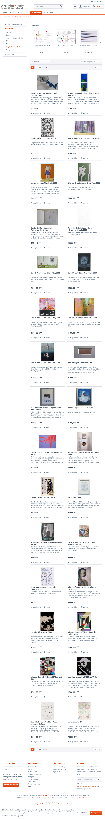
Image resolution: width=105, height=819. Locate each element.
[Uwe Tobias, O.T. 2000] (66, 36)
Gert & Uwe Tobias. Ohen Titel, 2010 (82, 273)
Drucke (8, 35)
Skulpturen (10, 50)
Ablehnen (84, 813)
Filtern (36, 62)
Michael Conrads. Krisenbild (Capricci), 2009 (46, 678)
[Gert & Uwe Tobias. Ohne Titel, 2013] (84, 307)
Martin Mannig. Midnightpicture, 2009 (83, 138)
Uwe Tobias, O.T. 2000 (65, 46)
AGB (29, 786)
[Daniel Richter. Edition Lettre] (47, 486)
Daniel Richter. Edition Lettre (43, 497)
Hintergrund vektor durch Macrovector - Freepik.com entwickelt (52, 804)
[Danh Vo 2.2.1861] (84, 486)
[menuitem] (48, 6)
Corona (8, 32)
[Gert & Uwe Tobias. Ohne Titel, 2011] (47, 262)
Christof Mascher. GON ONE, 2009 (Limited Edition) (81, 543)
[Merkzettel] (75, 6)
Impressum (32, 789)
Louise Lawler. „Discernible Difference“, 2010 (47, 453)
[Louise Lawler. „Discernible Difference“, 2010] (47, 441)
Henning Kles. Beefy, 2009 (41, 632)
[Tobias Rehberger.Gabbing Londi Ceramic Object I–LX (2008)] (47, 82)
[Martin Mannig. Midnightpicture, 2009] (84, 127)
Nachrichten (9, 54)
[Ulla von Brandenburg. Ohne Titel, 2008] (84, 172)
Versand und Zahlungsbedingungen (35, 773)
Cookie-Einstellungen (59, 767)
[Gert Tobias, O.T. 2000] (42, 36)
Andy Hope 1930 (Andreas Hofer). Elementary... (44, 588)
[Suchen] (61, 6)
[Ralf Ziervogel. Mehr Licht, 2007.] (84, 352)
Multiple (9, 44)
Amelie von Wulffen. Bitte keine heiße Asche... (46, 543)
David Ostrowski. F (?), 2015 (89, 46)
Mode (8, 41)
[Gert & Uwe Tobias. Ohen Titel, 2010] (84, 262)
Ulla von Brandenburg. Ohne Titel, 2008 (84, 183)
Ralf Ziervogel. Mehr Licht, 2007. (81, 363)
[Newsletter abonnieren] (99, 780)
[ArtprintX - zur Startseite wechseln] (12, 7)
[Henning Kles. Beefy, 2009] (47, 621)
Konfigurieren (96, 813)
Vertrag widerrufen (11, 785)
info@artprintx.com (12, 776)
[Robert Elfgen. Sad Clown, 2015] (84, 397)
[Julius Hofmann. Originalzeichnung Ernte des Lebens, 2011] (84, 576)
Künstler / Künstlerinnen (13, 24)
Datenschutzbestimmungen (86, 786)
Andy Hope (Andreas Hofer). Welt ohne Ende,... (83, 453)
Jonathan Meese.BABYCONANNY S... (82, 677)
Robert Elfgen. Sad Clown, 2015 (80, 408)
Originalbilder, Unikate (14, 47)
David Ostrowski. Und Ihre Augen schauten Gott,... (44, 723)
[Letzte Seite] (40, 67)
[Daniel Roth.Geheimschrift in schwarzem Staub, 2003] (84, 217)
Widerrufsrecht (33, 779)
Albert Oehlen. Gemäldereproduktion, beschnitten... (46, 409)
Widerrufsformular (34, 784)
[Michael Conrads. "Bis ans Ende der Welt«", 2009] (84, 621)
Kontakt (30, 769)
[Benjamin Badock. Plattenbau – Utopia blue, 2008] (84, 82)
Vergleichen (37, 113)
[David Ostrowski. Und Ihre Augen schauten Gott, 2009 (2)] (47, 711)
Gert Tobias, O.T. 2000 (42, 46)
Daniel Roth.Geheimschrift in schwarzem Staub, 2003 (80, 229)
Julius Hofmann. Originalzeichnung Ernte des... (82, 588)
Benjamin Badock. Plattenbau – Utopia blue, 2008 (83, 94)
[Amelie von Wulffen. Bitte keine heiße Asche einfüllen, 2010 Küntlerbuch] (47, 531)
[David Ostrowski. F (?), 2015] (89, 36)
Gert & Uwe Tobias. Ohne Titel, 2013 (82, 318)
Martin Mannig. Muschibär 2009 (44, 183)
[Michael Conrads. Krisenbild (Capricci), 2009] (47, 666)
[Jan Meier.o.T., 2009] (84, 711)
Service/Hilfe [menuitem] (97, 2)
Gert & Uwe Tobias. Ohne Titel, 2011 (45, 273)
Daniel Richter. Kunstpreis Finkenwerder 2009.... (41, 229)
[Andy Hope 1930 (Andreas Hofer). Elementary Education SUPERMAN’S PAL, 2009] (47, 576)
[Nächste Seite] (35, 67)
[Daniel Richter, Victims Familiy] (47, 127)
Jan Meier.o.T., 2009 (75, 722)
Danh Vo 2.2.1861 (75, 497)
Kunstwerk (9, 28)
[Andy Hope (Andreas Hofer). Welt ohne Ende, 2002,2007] (84, 441)
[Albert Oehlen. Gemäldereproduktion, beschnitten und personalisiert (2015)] (47, 397)
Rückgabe (31, 777)
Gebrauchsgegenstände (14, 38)
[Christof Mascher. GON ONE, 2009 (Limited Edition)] (84, 531)
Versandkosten (47, 795)
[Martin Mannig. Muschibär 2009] (47, 172)
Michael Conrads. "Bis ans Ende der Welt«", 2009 (82, 633)
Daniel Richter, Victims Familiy (43, 138)
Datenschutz (32, 781)
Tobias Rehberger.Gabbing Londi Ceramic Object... (44, 94)
